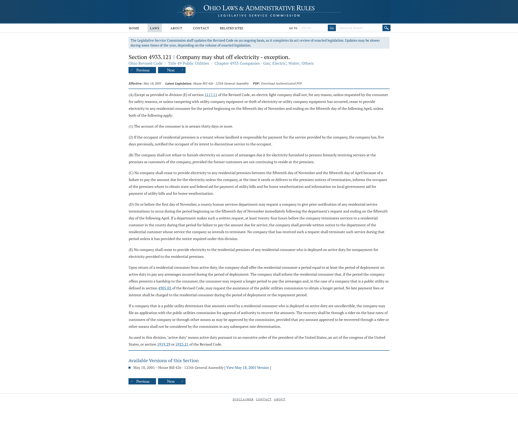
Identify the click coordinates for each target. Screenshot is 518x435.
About (176, 28)
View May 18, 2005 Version (247, 367)
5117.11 (211, 94)
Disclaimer (243, 399)
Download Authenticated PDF (281, 83)
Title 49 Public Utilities (188, 63)
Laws (154, 28)
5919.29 (163, 344)
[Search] (386, 28)
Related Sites (231, 28)
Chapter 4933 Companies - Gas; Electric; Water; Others (264, 63)
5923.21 (182, 344)
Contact (201, 28)
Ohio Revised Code (145, 63)
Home (134, 28)
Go (332, 28)
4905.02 (164, 288)
